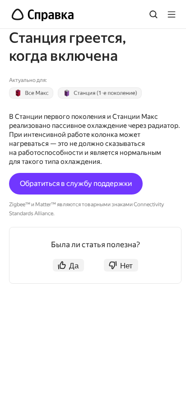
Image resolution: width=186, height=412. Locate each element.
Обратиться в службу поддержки (76, 183)
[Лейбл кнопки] (171, 14)
